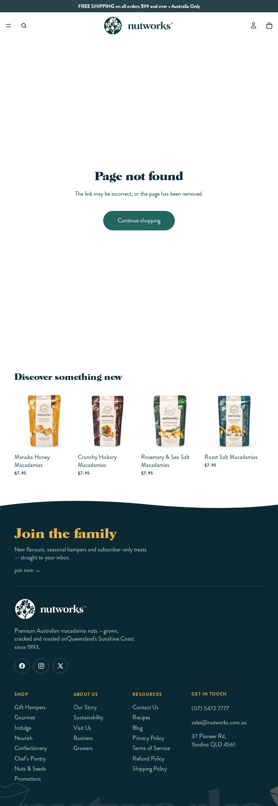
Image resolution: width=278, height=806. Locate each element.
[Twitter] (60, 665)
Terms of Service (151, 748)
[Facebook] (22, 665)
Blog (137, 727)
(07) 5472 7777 (210, 708)
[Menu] (8, 25)
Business (83, 738)
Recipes (141, 717)
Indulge (22, 727)
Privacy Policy (148, 738)
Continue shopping (139, 220)
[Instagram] (41, 665)
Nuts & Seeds (30, 768)
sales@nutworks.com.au (219, 722)
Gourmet (24, 717)
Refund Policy (148, 758)
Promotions (27, 779)
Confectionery (30, 748)
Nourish (23, 738)
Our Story (85, 707)
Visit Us (82, 727)
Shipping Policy (149, 768)
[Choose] (62, 439)
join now (27, 570)
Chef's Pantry (30, 758)
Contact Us (145, 707)
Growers (83, 748)
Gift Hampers (30, 707)
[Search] (24, 26)
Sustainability (88, 717)
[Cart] (269, 26)
